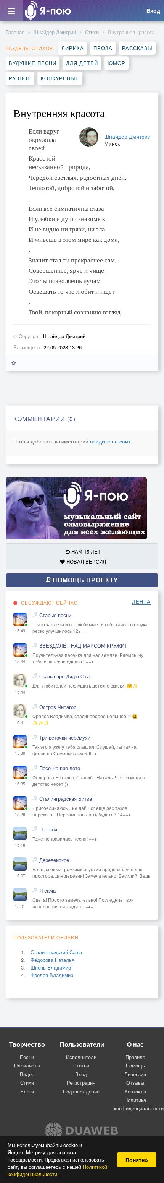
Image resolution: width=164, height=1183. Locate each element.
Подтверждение (81, 1091)
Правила (135, 1057)
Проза (103, 48)
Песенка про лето (59, 768)
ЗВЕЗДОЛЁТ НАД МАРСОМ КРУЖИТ (83, 645)
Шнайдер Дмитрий (55, 32)
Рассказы (137, 48)
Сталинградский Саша (56, 952)
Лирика (72, 48)
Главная (15, 32)
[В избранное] (14, 362)
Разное (20, 78)
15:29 (20, 814)
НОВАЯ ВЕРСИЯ (85, 561)
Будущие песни (32, 63)
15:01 (20, 906)
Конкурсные (60, 78)
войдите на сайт (110, 441)
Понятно (136, 1159)
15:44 (20, 661)
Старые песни (55, 615)
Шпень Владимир (51, 967)
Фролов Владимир (52, 975)
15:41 (20, 722)
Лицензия (135, 1074)
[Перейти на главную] (47, 10)
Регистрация (81, 1082)
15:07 (20, 875)
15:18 (20, 845)
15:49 (20, 631)
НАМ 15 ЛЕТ (85, 551)
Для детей (82, 63)
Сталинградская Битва (65, 798)
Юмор (116, 63)
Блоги (27, 1091)
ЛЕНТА (141, 601)
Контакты (135, 1091)
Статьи (81, 1065)
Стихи (92, 32)
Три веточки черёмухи (64, 737)
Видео (27, 1074)
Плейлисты (27, 1065)
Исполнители (81, 1057)
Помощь (135, 1065)
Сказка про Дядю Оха (64, 676)
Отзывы (135, 1082)
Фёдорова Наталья (52, 959)
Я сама (47, 890)
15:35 (20, 784)
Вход (81, 1074)
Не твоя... (50, 829)
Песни (27, 1057)
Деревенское (54, 860)
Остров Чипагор (57, 707)
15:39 (20, 753)
